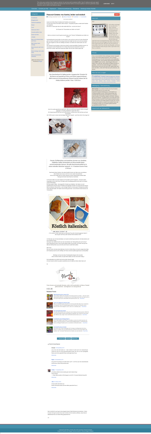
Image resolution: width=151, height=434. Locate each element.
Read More (82, 298)
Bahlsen (100, 80)
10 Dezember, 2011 (60, 347)
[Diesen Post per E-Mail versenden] (47, 289)
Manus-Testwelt (67, 16)
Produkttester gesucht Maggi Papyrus (61, 318)
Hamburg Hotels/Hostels (88, 8)
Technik (103, 76)
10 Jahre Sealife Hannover (105, 82)
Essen (107, 76)
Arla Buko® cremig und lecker (60, 327)
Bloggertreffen (107, 79)
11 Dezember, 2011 (59, 369)
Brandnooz (113, 79)
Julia (53, 381)
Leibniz (118, 80)
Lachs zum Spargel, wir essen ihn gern (62, 302)
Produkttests (34, 17)
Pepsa (53, 359)
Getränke (118, 76)
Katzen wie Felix (35, 34)
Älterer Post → (75, 338)
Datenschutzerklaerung (64, 8)
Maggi (93, 79)
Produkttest (75, 16)
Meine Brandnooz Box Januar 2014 (61, 294)
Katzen (118, 77)
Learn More (106, 3)
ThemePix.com (65, 431)
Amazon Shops (113, 82)
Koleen (53, 369)
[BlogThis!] (49, 289)
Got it (112, 3)
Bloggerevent (112, 76)
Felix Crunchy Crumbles (109, 80)
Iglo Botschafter (110, 77)
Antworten (54, 355)
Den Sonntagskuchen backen (60, 310)
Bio (99, 82)
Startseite (34, 8)
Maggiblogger (98, 79)
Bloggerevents (34, 20)
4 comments (83, 16)
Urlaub (102, 79)
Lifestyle (33, 37)
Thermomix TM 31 (35, 29)
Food (32, 27)
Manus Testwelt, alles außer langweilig (75, 429)
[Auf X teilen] (50, 289)
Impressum (53, 8)
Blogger (40, 61)
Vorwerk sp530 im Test (36, 32)
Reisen (32, 25)
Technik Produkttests (36, 22)
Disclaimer (76, 8)
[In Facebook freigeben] (52, 289)
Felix (115, 77)
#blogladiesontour (95, 82)
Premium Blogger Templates (87, 431)
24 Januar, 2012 (57, 381)
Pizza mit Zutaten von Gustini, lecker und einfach (66, 15)
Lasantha (79, 431)
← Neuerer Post (61, 338)
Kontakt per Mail (43, 8)
